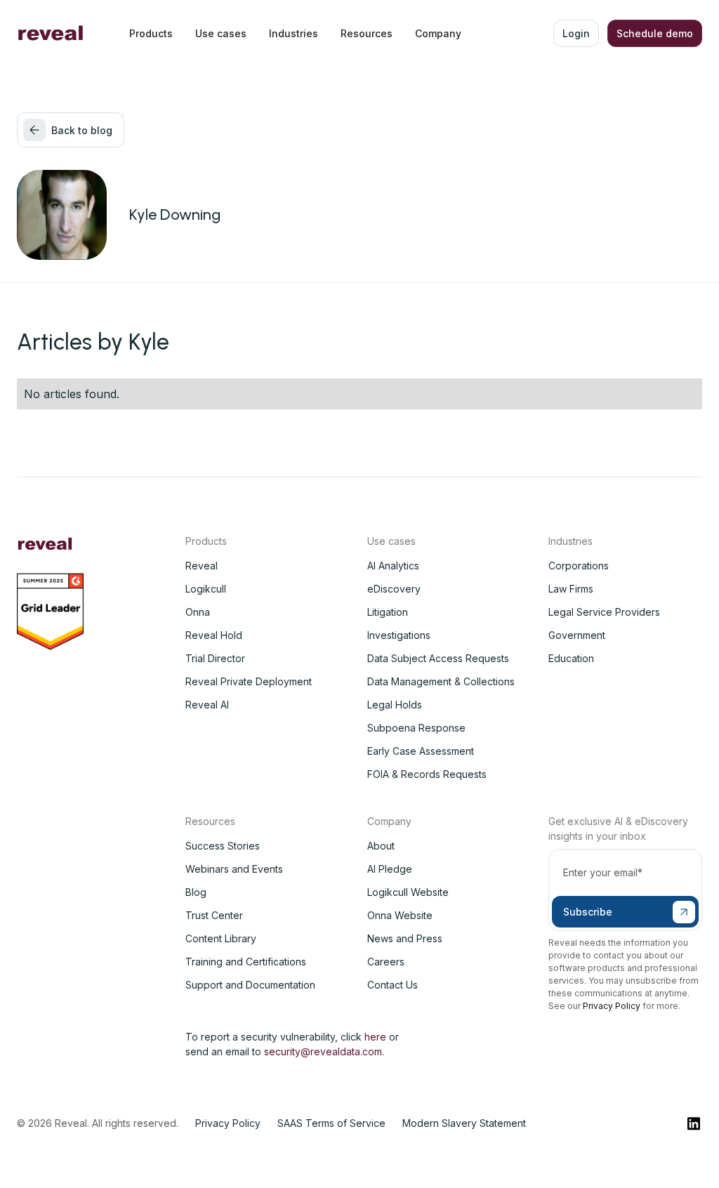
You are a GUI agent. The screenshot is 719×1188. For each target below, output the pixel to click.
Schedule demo (654, 33)
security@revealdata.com (323, 1051)
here (375, 1037)
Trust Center (214, 915)
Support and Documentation (250, 985)
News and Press (404, 938)
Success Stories (222, 846)
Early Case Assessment (420, 751)
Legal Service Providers (604, 612)
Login (576, 33)
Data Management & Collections (441, 681)
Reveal (201, 566)
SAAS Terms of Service (331, 1123)
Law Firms (570, 589)
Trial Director (215, 658)
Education (571, 658)
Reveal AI (207, 705)
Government (576, 635)
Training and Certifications (245, 962)
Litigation (387, 612)
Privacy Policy (611, 1006)
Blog (195, 892)
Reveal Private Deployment (248, 681)
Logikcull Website (408, 892)
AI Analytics (393, 566)
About (381, 846)
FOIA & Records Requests (427, 774)
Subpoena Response (416, 728)
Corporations (578, 566)
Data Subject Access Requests (438, 658)
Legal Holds (394, 705)
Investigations (398, 635)
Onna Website (400, 915)
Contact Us (392, 985)
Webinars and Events (234, 869)
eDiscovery (394, 589)
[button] (151, 33)
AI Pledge (389, 869)
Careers (385, 962)
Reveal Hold (213, 635)
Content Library (220, 938)
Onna (197, 612)
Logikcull (205, 589)
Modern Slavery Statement (464, 1123)
